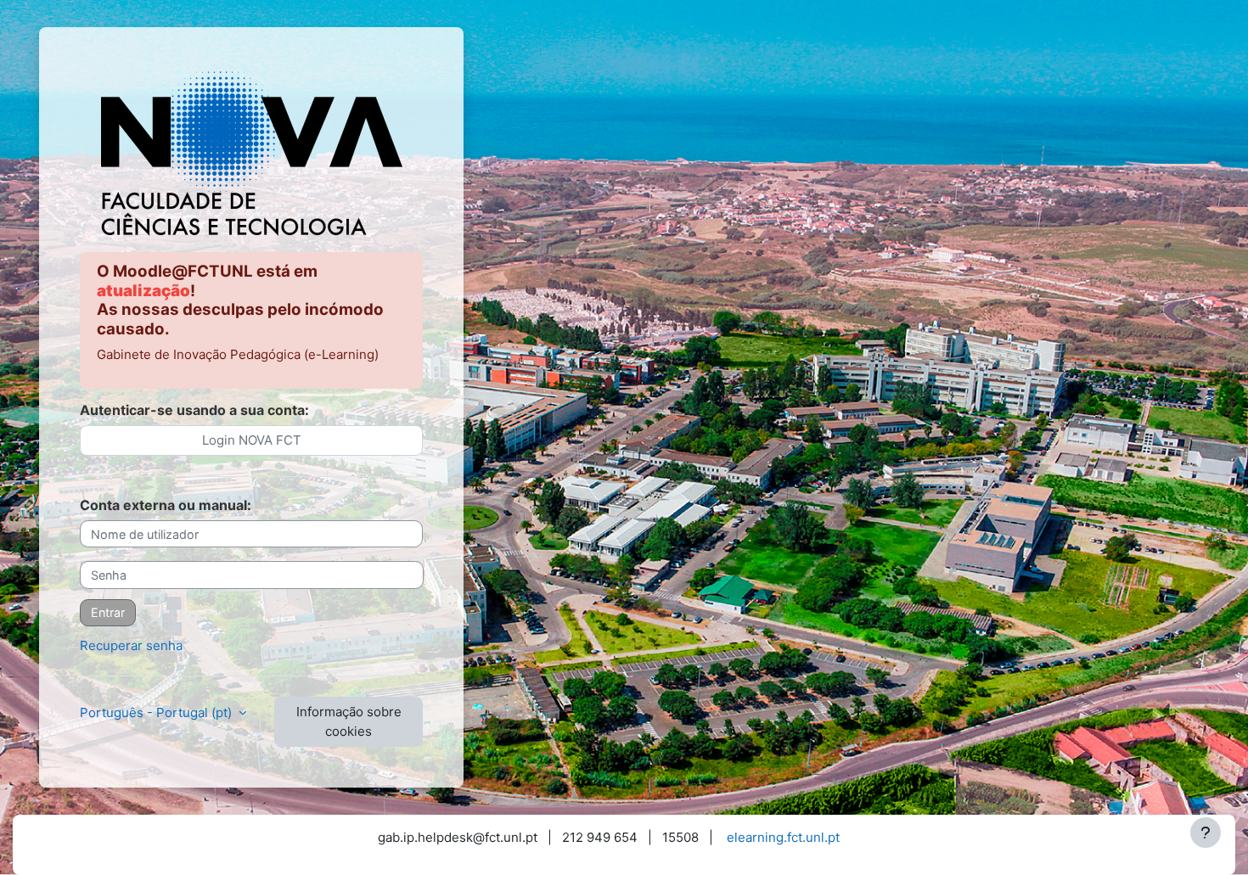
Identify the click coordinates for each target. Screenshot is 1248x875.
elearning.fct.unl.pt (783, 837)
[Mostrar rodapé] (1205, 832)
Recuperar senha (131, 645)
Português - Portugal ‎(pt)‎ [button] (157, 712)
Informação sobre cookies (349, 721)
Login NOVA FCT (251, 440)
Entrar (108, 612)
